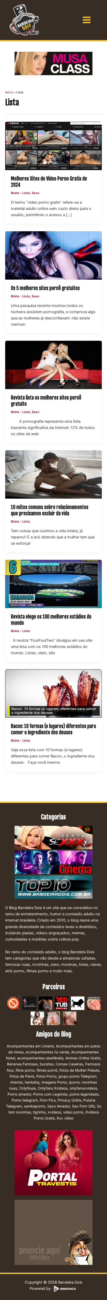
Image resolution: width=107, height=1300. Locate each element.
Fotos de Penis (22, 1076)
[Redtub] (61, 1003)
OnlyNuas (27, 1088)
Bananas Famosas (22, 1064)
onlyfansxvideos (83, 1088)
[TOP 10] (53, 887)
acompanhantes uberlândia (40, 1058)
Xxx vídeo (65, 1118)
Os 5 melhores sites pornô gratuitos (45, 288)
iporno (74, 1082)
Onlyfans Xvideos (53, 1088)
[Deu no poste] (77, 1003)
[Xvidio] (69, 1018)
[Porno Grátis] (53, 1018)
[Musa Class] (53, 63)
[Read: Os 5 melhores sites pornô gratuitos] (53, 255)
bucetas (47, 1064)
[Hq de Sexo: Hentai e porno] (93, 1003)
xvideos (54, 1112)
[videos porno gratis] (45, 1003)
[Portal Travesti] (53, 1162)
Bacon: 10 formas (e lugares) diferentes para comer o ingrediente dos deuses (53, 729)
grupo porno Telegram (77, 1076)
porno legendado (84, 1094)
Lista (26, 193)
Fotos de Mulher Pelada (79, 1070)
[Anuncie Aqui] (53, 1232)
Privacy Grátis (69, 1100)
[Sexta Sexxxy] (53, 838)
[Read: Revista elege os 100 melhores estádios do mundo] (53, 583)
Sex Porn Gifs (83, 1106)
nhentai (16, 1082)
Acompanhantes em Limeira (30, 1046)
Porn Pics (48, 1100)
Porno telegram (25, 1100)
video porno (73, 1112)
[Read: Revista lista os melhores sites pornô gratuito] (53, 364)
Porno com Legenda (50, 1094)
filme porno (25, 1070)
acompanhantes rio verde (47, 1052)
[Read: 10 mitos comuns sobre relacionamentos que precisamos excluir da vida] (53, 474)
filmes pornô (47, 1070)
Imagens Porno (54, 1082)
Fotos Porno (46, 1076)
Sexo (35, 193)
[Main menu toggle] (86, 19)
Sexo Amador (58, 1106)
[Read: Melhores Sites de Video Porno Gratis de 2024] (53, 145)
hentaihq (32, 1082)
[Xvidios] (37, 1018)
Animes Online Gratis (82, 1058)
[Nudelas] (29, 1003)
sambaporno (34, 1106)
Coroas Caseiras (69, 1064)
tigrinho (39, 1112)
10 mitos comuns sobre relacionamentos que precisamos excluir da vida (49, 510)
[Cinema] (53, 862)
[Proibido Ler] (13, 1003)
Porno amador (19, 1094)
